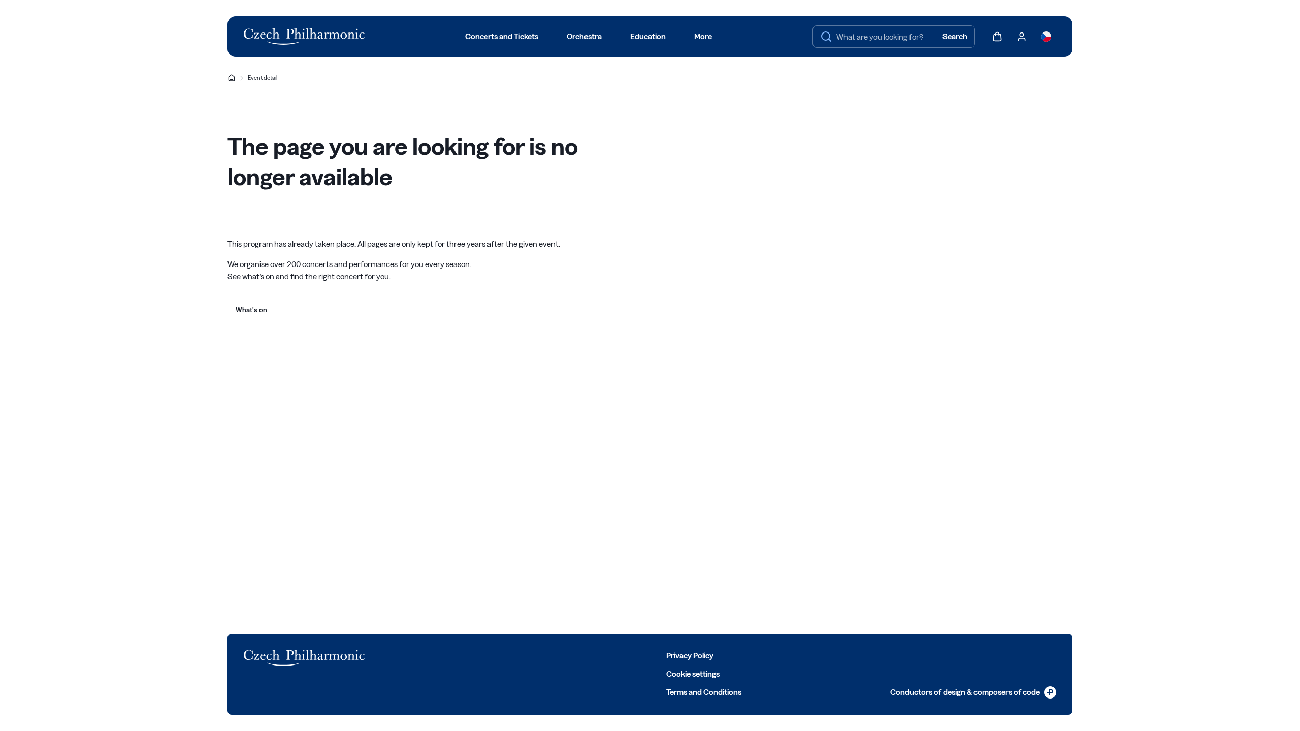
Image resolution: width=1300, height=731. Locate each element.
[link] (973, 692)
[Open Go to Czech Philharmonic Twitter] (430, 655)
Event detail (262, 77)
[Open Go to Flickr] (519, 655)
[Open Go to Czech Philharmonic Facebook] (407, 655)
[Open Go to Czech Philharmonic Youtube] (474, 655)
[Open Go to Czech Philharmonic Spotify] (497, 655)
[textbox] (893, 36)
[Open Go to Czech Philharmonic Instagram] (452, 655)
